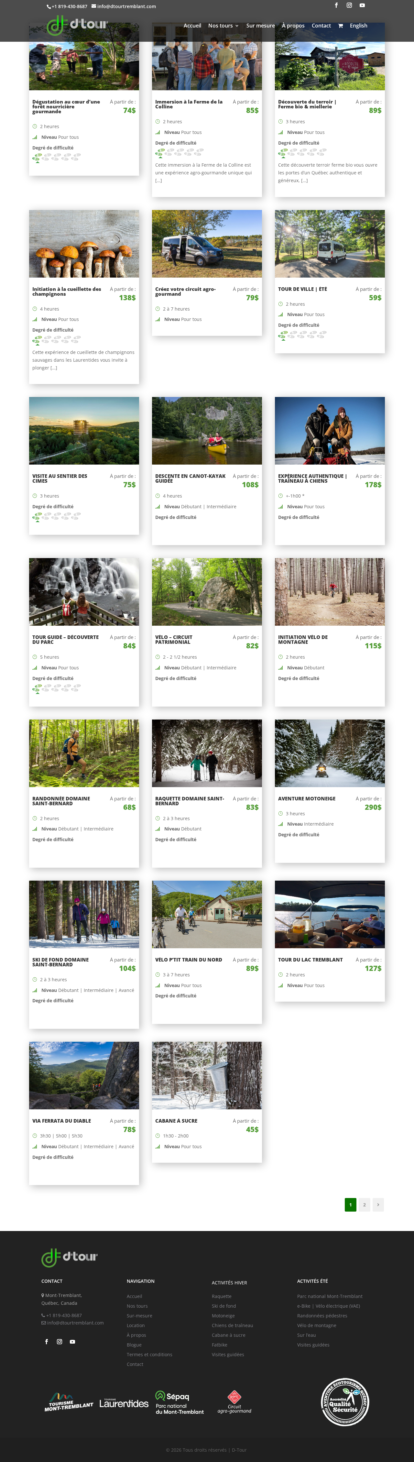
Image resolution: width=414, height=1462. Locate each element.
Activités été (312, 1281)
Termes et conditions (149, 1355)
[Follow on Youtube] (362, 5)
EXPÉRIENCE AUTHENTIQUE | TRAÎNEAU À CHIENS (312, 478)
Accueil (192, 25)
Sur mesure (260, 25)
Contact (321, 25)
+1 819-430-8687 (63, 1315)
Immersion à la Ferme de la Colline (189, 104)
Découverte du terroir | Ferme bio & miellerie (307, 104)
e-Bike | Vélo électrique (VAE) (328, 1306)
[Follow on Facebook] (336, 5)
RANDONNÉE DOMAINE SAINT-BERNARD (61, 801)
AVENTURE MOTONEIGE (306, 798)
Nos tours (220, 25)
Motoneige (223, 1316)
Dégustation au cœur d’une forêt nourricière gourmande (66, 106)
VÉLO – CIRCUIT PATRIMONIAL (173, 639)
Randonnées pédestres (322, 1316)
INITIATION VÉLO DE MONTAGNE (303, 639)
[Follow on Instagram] (349, 5)
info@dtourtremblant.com (75, 1323)
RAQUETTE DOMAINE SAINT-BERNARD (189, 801)
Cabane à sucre (228, 1335)
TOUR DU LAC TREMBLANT (310, 959)
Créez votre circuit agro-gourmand (185, 291)
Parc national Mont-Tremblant (330, 1296)
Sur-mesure (139, 1316)
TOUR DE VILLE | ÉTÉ (302, 289)
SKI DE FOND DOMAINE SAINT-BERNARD (60, 962)
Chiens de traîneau (232, 1325)
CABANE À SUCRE (176, 1120)
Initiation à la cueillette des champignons (66, 291)
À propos (293, 25)
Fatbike (219, 1345)
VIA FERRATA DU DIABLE (61, 1120)
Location (136, 1325)
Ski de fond (224, 1306)
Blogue (134, 1345)
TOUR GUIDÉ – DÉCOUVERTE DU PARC (65, 639)
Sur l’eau (306, 1335)
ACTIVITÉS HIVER (229, 1283)
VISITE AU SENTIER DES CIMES (59, 478)
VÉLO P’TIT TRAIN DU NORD (188, 959)
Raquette (222, 1296)
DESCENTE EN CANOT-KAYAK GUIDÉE (190, 478)
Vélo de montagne (316, 1325)
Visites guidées (228, 1355)
